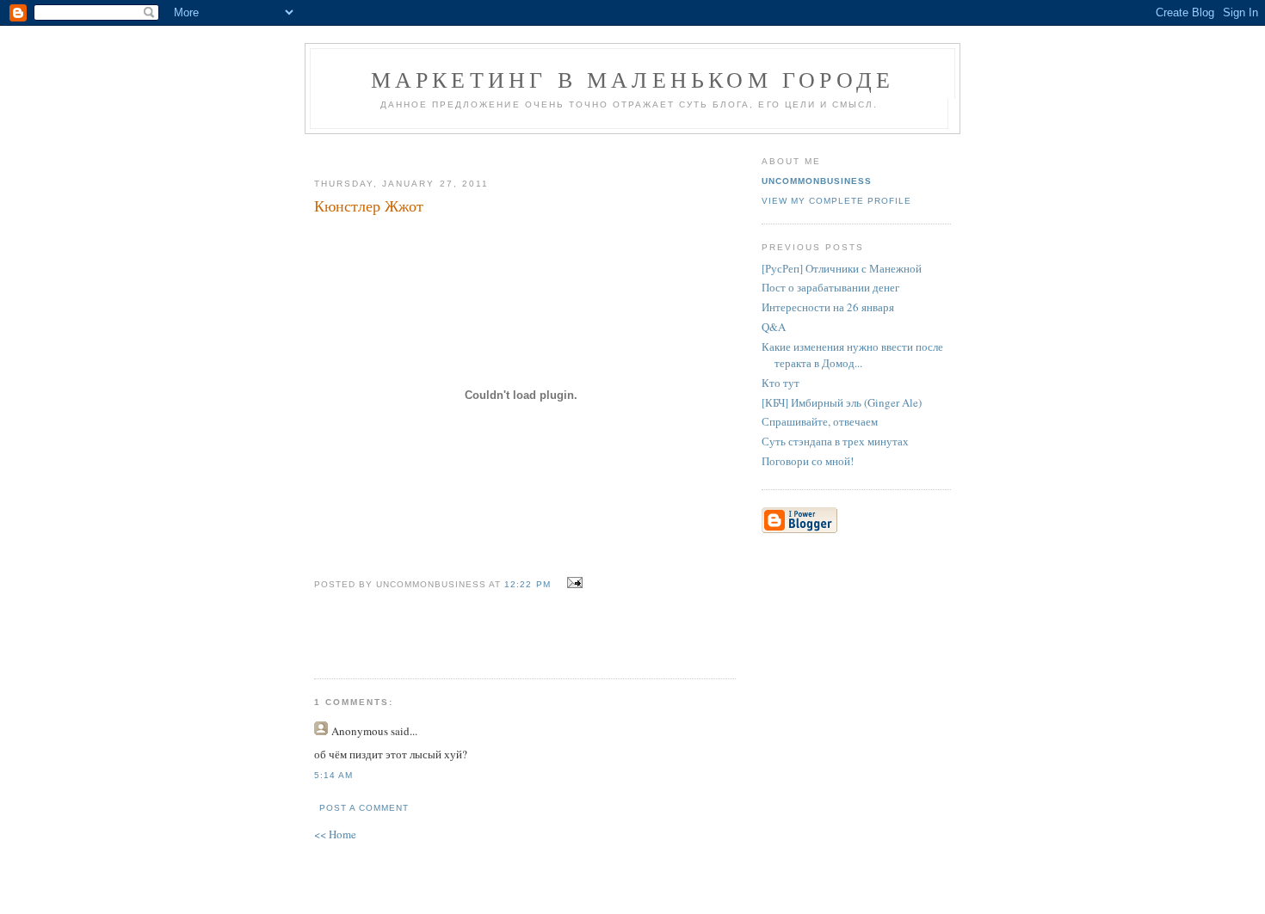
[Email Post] (572, 583)
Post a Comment (364, 808)
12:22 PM (527, 584)
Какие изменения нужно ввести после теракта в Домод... (852, 355)
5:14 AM (333, 775)
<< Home (335, 834)
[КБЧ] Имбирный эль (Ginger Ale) (842, 402)
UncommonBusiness (817, 181)
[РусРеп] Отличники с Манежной (842, 268)
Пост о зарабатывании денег (830, 287)
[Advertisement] (518, 149)
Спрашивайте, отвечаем (820, 421)
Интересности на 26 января (828, 307)
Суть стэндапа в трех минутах (835, 441)
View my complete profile (836, 200)
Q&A (774, 326)
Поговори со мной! (808, 461)
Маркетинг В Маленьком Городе (633, 79)
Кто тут (780, 382)
